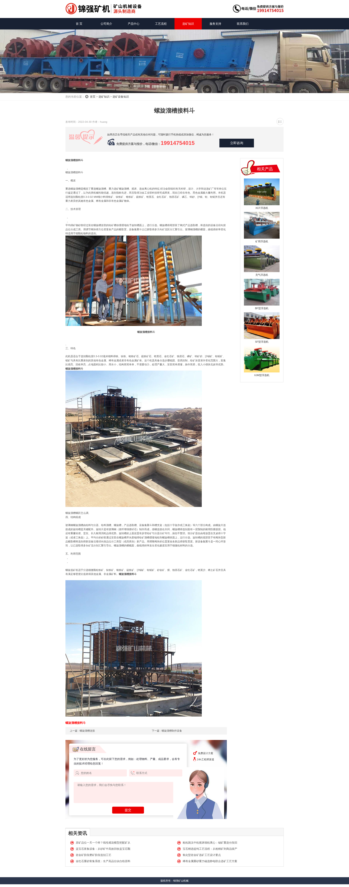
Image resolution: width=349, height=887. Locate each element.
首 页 (79, 23)
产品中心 (133, 23)
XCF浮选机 (261, 207)
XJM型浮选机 (261, 375)
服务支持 (215, 23)
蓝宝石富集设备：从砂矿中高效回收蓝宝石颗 (103, 848)
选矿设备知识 (121, 96)
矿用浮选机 (261, 241)
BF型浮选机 (261, 308)
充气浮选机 (261, 274)
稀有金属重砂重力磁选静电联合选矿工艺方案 (210, 861)
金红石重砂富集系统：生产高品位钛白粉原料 (103, 861)
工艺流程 (161, 23)
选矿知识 (188, 23)
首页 (92, 96)
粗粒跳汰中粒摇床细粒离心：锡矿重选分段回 (210, 842)
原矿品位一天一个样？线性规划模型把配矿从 (103, 842)
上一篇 (82, 730)
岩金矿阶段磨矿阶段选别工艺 (93, 854)
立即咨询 (236, 143)
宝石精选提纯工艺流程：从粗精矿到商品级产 (210, 848)
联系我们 (242, 23)
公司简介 (106, 23)
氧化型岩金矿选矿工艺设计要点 (202, 854)
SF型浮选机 (261, 341)
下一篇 (167, 730)
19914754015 (178, 143)
